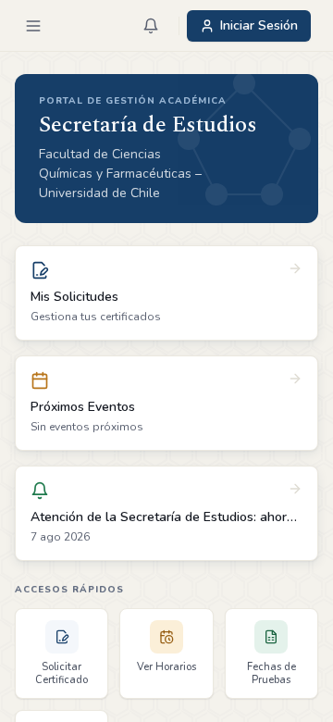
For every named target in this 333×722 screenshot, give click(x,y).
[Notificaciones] (150, 26)
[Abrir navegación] (33, 26)
